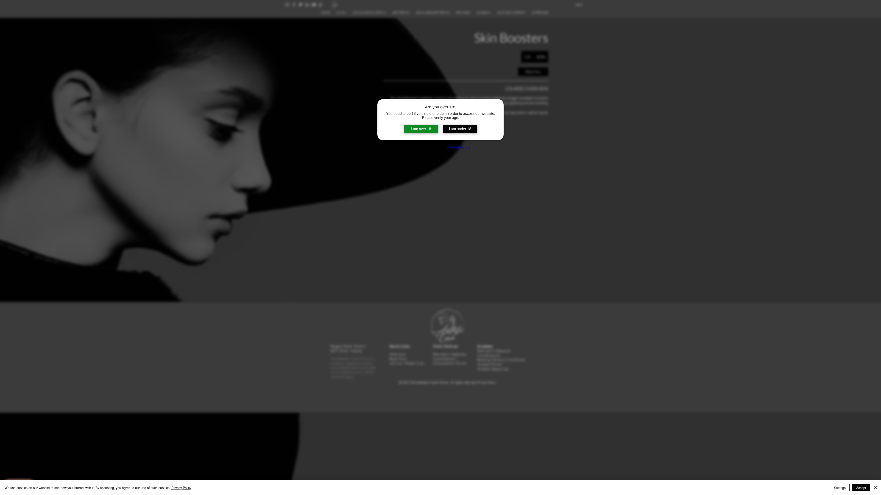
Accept (861, 487)
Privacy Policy (181, 487)
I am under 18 (460, 129)
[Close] (875, 487)
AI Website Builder (458, 147)
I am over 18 (421, 129)
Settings (840, 487)
